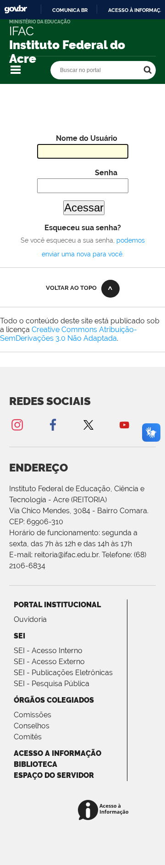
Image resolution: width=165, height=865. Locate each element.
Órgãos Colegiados (54, 700)
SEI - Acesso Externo (49, 661)
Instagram (17, 424)
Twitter (88, 424)
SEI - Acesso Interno (48, 650)
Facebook (52, 424)
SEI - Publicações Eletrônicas (63, 672)
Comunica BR (70, 10)
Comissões (32, 714)
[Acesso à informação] (105, 810)
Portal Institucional (57, 604)
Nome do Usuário (86, 138)
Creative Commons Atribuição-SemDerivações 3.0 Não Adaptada (68, 334)
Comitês (28, 736)
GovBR (15, 9)
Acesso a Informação (57, 753)
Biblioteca (35, 764)
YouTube (124, 424)
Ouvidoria (30, 619)
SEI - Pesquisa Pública (51, 683)
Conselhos (32, 725)
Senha (106, 172)
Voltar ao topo (71, 287)
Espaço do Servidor (54, 775)
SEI (19, 636)
